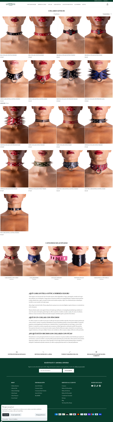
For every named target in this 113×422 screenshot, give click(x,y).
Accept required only (15, 414)
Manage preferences (40, 414)
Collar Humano (14, 395)
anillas (70, 311)
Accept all (6, 414)
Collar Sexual (14, 393)
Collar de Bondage (15, 390)
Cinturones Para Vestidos (40, 390)
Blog (63, 400)
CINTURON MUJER (31, 4)
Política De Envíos (66, 390)
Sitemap (63, 398)
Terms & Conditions (13, 419)
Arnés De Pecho (38, 393)
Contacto (64, 386)
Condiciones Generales (67, 395)
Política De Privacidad (67, 393)
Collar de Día (14, 388)
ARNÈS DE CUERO (42, 4)
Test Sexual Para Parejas (67, 403)
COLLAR (50, 4)
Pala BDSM (37, 395)
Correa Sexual (14, 398)
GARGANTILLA (57, 4)
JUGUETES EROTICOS (68, 4)
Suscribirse (68, 370)
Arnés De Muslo (38, 386)
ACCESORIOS (77, 4)
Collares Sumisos (15, 386)
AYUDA (84, 4)
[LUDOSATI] (10, 4)
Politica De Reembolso (67, 388)
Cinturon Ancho (39, 388)
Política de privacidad (80, 366)
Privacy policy (5, 419)
